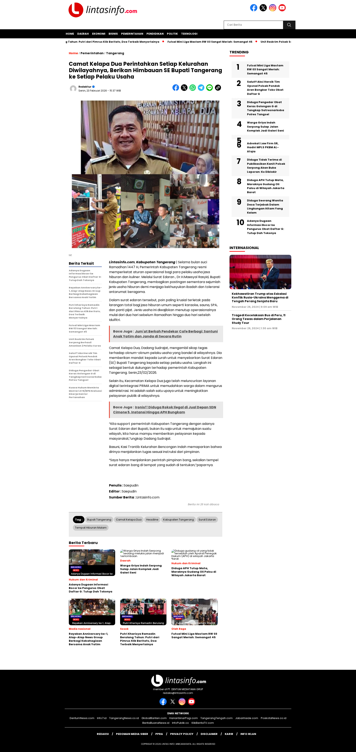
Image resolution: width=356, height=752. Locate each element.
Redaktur (84, 86)
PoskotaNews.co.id (273, 718)
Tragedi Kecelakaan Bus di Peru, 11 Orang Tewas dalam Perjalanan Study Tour (258, 319)
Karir (229, 734)
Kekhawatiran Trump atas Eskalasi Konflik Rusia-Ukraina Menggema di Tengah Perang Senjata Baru (260, 297)
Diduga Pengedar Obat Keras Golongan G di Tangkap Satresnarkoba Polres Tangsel (265, 108)
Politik (172, 34)
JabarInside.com (246, 718)
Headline (152, 520)
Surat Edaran (207, 520)
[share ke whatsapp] (193, 90)
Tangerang (115, 53)
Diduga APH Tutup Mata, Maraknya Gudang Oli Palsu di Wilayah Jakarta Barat (265, 186)
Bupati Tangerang (99, 520)
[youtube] (283, 10)
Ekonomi (98, 34)
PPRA (159, 734)
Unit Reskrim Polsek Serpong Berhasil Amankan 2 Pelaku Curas (287, 41)
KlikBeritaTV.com (203, 723)
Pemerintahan (132, 34)
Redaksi (103, 734)
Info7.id (102, 718)
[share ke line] (210, 90)
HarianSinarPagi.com (183, 718)
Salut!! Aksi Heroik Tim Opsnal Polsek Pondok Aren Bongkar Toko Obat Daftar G (265, 88)
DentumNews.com (82, 718)
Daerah (83, 34)
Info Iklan (248, 734)
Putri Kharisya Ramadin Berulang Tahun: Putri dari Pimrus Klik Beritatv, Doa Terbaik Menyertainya (71, 41)
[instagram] (273, 10)
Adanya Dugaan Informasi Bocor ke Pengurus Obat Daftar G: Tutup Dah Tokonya (265, 227)
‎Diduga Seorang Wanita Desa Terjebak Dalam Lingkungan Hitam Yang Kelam (265, 207)
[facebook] (254, 10)
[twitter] (264, 10)
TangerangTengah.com (216, 718)
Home (70, 34)
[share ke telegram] (202, 90)
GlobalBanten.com (154, 718)
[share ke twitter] (185, 90)
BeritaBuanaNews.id (155, 723)
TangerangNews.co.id (124, 718)
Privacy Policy (181, 734)
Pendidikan (155, 34)
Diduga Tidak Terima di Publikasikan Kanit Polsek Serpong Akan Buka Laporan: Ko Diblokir (266, 166)
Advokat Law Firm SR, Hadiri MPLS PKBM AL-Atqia (263, 147)
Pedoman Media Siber (132, 734)
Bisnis (113, 34)
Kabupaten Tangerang (178, 520)
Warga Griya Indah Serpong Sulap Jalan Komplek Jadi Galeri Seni (265, 127)
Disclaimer (209, 734)
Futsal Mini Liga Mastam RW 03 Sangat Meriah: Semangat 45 (192, 41)
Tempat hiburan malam (91, 528)
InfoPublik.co (180, 723)
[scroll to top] (342, 746)
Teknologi (189, 34)
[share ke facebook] (176, 90)
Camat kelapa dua (129, 520)
